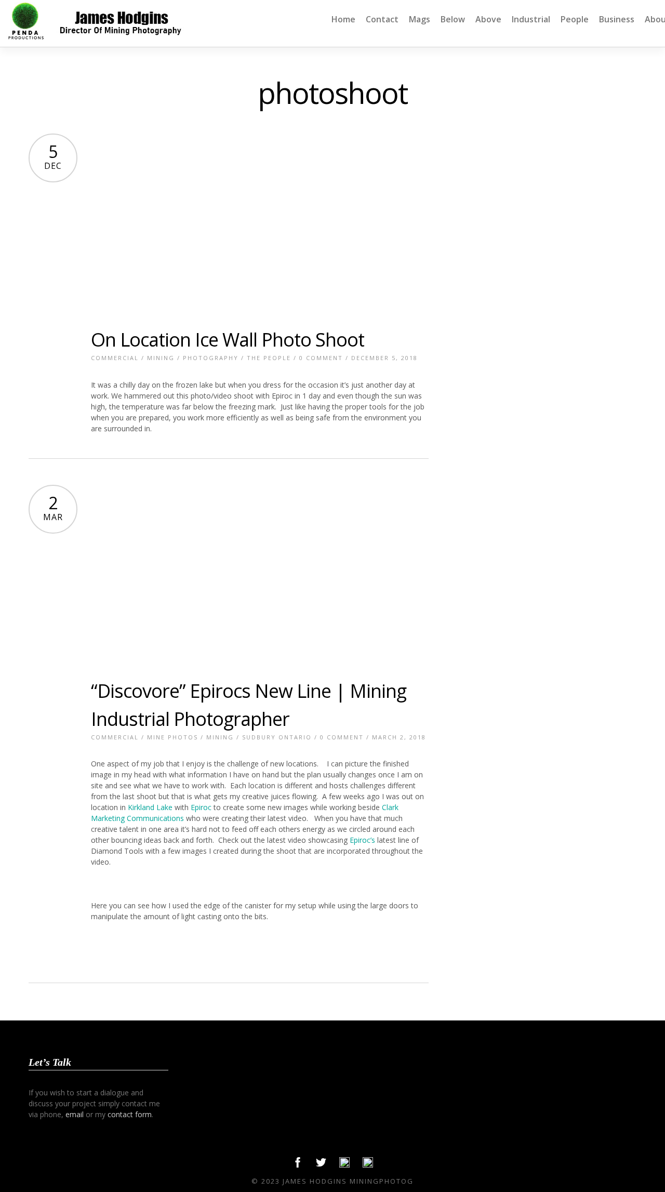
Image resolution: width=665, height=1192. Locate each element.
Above (488, 19)
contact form (130, 1114)
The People (269, 358)
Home (343, 19)
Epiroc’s (362, 840)
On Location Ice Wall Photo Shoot (227, 339)
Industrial (531, 19)
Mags (419, 19)
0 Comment (321, 358)
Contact (382, 19)
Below (453, 19)
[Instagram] (368, 1165)
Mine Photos (172, 737)
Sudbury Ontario (277, 737)
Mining (161, 358)
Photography (210, 358)
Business (616, 19)
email (74, 1114)
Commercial (115, 358)
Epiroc (200, 807)
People (575, 19)
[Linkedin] (344, 1165)
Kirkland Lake (150, 807)
